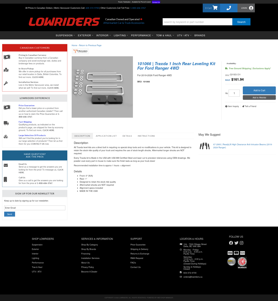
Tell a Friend (250, 106)
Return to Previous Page (90, 45)
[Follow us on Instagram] (241, 243)
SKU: (139, 81)
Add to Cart (259, 90)
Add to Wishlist (259, 97)
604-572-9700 (189, 272)
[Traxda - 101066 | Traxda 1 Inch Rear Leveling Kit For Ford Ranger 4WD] (80, 50)
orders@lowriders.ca (192, 277)
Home (74, 45)
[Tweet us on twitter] (236, 243)
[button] (206, 21)
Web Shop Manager (165, 298)
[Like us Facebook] (231, 243)
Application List (106, 136)
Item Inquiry (233, 106)
